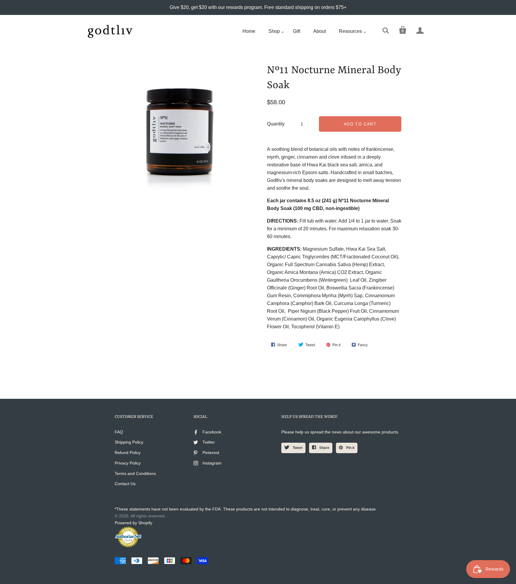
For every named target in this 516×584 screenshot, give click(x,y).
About (319, 31)
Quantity (276, 123)
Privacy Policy (128, 463)
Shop (274, 31)
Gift (296, 31)
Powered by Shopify (133, 522)
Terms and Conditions (135, 473)
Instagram (212, 463)
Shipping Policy (129, 442)
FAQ (119, 432)
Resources (350, 31)
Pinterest (210, 452)
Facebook (211, 432)
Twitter (208, 442)
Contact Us (125, 483)
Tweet (297, 448)
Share (323, 448)
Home (248, 31)
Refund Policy (128, 452)
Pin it (349, 448)
